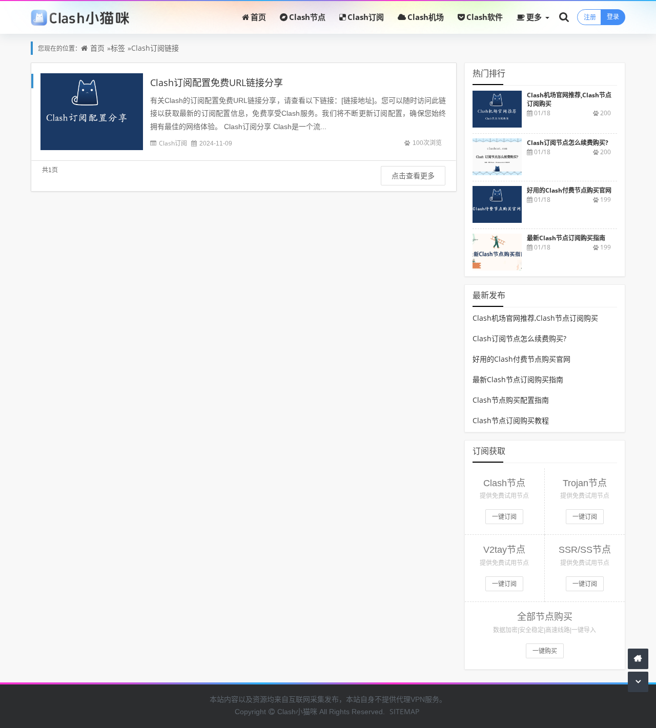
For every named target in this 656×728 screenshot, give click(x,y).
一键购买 (544, 651)
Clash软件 (484, 17)
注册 (590, 17)
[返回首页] (638, 658)
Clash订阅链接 (155, 48)
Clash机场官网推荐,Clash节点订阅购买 (535, 318)
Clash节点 (307, 17)
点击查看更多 (413, 175)
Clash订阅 (365, 17)
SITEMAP (404, 711)
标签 (118, 48)
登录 (613, 16)
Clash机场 (425, 17)
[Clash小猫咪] (80, 17)
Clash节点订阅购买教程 (511, 420)
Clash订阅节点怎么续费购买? (519, 338)
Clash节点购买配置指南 (511, 400)
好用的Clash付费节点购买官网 (521, 359)
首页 (258, 17)
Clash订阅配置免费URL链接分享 (216, 82)
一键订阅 (504, 516)
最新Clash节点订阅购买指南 (518, 379)
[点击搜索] (564, 16)
